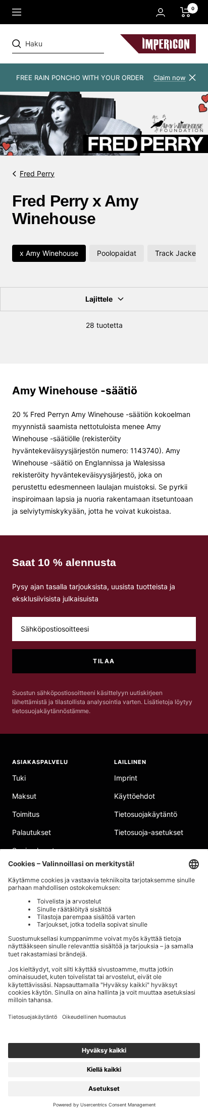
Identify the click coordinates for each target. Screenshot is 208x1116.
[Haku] (81, 44)
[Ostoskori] (185, 12)
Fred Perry (37, 173)
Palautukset (31, 832)
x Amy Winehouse (49, 253)
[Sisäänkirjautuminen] (160, 12)
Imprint (125, 778)
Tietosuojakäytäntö (145, 814)
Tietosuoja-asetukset (148, 832)
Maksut (24, 796)
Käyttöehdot (134, 796)
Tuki (19, 778)
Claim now (169, 78)
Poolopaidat (116, 253)
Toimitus (25, 814)
